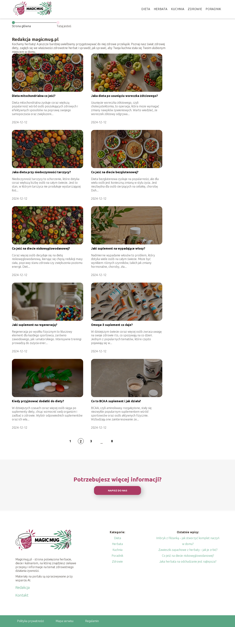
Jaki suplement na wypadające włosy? (118, 248)
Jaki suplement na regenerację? (34, 324)
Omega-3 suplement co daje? (112, 324)
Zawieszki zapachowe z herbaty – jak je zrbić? (187, 549)
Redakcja (22, 587)
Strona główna (21, 26)
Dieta (145, 9)
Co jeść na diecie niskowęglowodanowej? (41, 248)
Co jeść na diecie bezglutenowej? (114, 172)
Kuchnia (177, 9)
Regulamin (92, 621)
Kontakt (21, 595)
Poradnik (213, 9)
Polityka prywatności (30, 621)
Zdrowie (195, 9)
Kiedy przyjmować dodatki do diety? (38, 401)
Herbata (160, 9)
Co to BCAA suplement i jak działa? (116, 401)
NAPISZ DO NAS (117, 490)
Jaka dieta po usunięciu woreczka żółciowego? (124, 95)
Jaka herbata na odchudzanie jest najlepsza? (187, 561)
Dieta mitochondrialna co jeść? (33, 95)
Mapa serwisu (64, 621)
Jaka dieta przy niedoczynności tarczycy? (41, 172)
